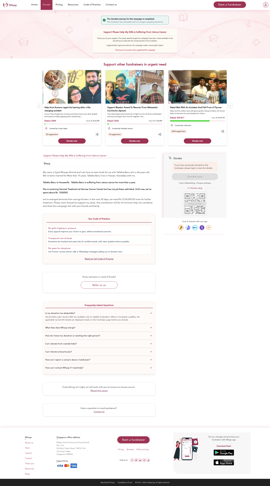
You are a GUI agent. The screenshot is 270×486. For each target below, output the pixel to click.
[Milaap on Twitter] (136, 460)
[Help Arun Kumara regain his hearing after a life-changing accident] (72, 87)
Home (34, 4)
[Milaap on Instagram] (144, 460)
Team (27, 448)
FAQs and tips (142, 449)
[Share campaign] (97, 134)
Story (47, 163)
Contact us (111, 4)
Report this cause (99, 390)
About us (29, 442)
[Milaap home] (9, 4)
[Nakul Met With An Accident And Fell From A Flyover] (197, 87)
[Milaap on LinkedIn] (140, 460)
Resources (73, 4)
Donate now (72, 141)
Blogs (27, 474)
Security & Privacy (108, 482)
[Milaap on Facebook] (132, 460)
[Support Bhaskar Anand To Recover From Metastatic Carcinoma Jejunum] (135, 87)
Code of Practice (92, 4)
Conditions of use (125, 482)
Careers (28, 453)
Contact (28, 458)
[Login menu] (265, 5)
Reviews (130, 449)
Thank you (29, 463)
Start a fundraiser (133, 440)
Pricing (59, 4)
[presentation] (39, 105)
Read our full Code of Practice (99, 258)
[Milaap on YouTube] (148, 460)
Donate (46, 4)
